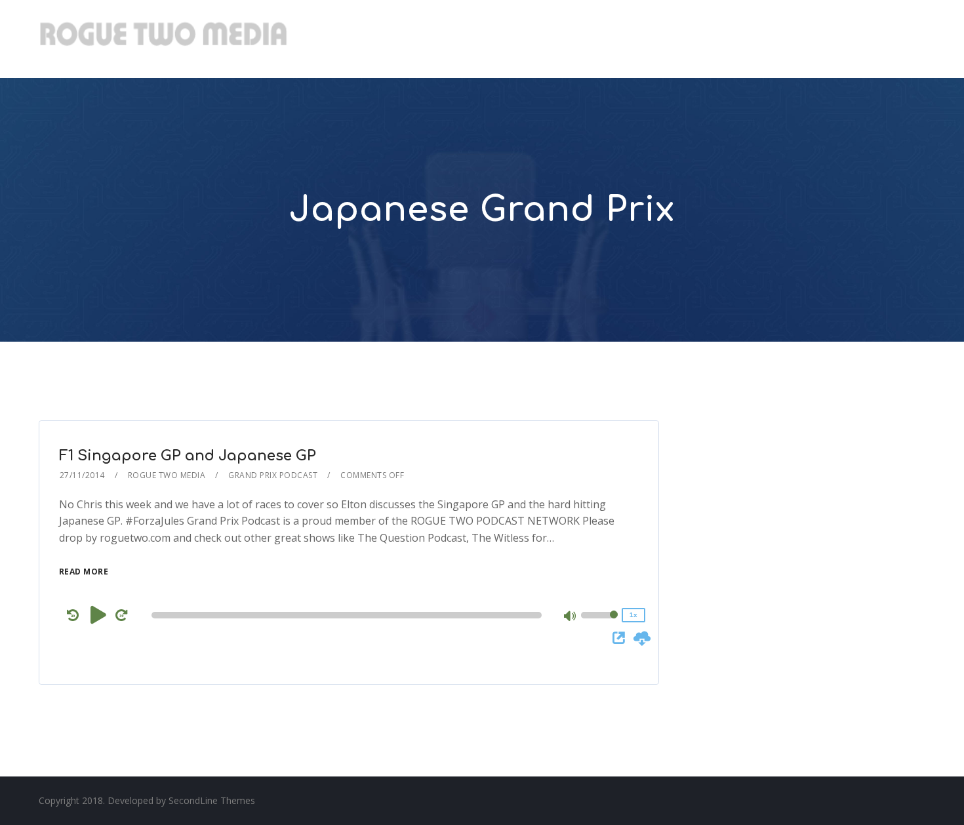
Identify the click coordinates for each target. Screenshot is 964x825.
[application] (349, 615)
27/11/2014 (82, 475)
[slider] (599, 623)
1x (633, 614)
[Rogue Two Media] (163, 39)
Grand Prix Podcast (272, 475)
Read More (84, 571)
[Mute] (570, 617)
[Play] (98, 614)
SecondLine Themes (212, 800)
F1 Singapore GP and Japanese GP (187, 456)
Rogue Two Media (167, 475)
